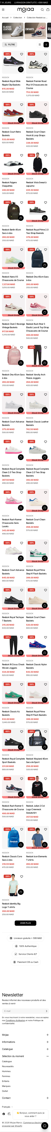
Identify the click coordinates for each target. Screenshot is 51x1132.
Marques (6, 1086)
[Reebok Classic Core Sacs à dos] (13, 837)
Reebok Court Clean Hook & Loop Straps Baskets (35, 135)
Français (6, 1107)
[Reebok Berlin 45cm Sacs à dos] (13, 210)
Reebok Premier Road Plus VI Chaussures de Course (36, 84)
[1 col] (39, 44)
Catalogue (7, 1061)
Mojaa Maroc (16, 1122)
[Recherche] (42, 9)
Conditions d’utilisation (15, 1020)
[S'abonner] (46, 1011)
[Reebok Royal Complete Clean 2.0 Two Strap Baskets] (13, 449)
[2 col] (46, 44)
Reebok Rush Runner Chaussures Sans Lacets (12, 523)
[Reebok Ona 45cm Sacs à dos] (37, 257)
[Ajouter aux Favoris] (21, 54)
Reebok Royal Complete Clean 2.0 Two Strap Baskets (13, 472)
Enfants (5, 1081)
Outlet (5, 1091)
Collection (17, 17)
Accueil (5, 17)
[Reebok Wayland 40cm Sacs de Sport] (37, 739)
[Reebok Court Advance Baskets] (13, 551)
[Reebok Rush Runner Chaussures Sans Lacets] (13, 500)
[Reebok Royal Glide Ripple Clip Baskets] (13, 62)
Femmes (6, 1076)
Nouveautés (8, 1066)
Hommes (6, 1071)
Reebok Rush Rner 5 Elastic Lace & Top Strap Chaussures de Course (37, 327)
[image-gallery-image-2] (35, 31)
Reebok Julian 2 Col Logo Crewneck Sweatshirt (35, 809)
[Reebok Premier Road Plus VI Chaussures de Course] (37, 62)
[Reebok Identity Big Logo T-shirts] (13, 884)
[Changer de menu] (3, 9)
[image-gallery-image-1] (13, 31)
